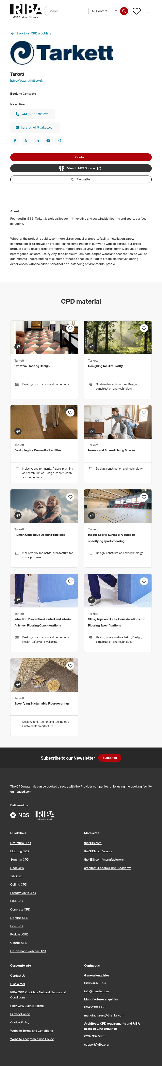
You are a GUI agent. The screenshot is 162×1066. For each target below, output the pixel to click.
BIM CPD (16, 901)
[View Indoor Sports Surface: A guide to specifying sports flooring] (118, 522)
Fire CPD (16, 926)
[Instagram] (59, 140)
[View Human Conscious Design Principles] (44, 522)
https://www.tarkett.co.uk (26, 80)
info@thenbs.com (96, 991)
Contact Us (17, 975)
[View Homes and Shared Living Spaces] (118, 437)
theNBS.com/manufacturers (104, 859)
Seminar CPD (19, 859)
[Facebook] (15, 140)
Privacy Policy (20, 1014)
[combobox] (104, 11)
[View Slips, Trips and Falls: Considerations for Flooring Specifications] (118, 606)
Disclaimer (17, 984)
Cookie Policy (19, 1022)
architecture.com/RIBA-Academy (107, 868)
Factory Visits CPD (23, 893)
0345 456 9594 (95, 983)
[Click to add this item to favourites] (70, 328)
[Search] (124, 11)
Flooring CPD (19, 851)
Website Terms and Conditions (31, 1030)
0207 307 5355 (94, 1036)
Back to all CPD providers (34, 33)
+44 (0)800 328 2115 (35, 114)
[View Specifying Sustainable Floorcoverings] (44, 690)
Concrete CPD (20, 909)
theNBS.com (93, 843)
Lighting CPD (19, 917)
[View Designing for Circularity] (118, 353)
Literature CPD (20, 843)
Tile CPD (16, 876)
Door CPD (17, 868)
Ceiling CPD (18, 884)
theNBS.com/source (98, 851)
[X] (26, 140)
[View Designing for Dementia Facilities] (44, 437)
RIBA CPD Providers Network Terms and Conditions (38, 994)
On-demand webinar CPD (28, 951)
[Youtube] (48, 140)
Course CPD (18, 942)
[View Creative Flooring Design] (44, 353)
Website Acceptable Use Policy (32, 1039)
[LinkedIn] (37, 140)
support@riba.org (96, 1044)
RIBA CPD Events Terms (27, 1005)
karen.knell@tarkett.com (38, 127)
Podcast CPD (19, 934)
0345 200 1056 (94, 1007)
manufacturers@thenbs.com (104, 1015)
